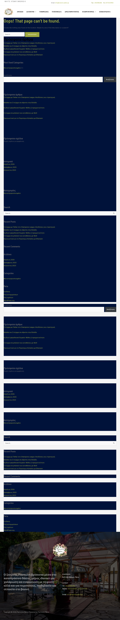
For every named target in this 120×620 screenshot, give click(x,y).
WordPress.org (9, 300)
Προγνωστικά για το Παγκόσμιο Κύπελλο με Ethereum (23, 55)
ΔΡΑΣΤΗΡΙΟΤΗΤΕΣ (72, 12)
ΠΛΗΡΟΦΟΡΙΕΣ (88, 12)
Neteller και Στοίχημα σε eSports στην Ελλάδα (20, 46)
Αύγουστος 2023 (10, 170)
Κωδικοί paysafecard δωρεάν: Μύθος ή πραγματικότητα (24, 49)
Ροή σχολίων (8, 297)
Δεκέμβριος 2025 (10, 167)
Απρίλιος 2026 (9, 164)
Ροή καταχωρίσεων (11, 295)
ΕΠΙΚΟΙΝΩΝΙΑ (104, 12)
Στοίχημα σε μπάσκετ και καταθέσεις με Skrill (20, 52)
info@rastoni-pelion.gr (62, 3)
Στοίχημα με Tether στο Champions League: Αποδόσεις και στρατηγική (29, 43)
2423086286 (98, 3)
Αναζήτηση (8, 75)
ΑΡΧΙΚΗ (20, 12)
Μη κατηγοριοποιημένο (12, 68)
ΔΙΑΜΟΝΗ (30, 12)
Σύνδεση (7, 292)
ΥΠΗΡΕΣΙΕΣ (44, 12)
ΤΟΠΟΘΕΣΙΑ (57, 12)
